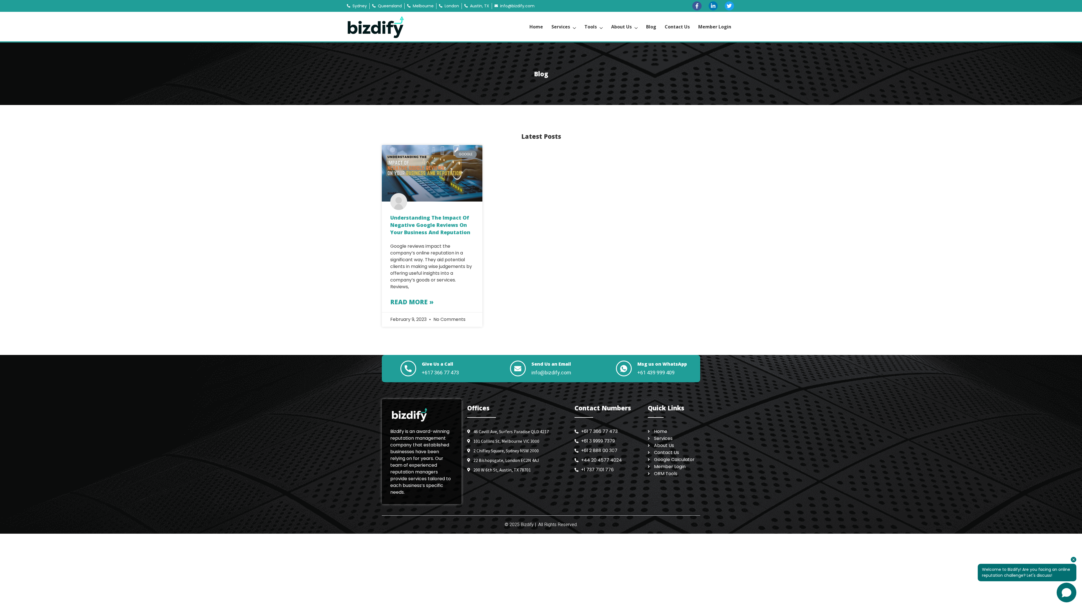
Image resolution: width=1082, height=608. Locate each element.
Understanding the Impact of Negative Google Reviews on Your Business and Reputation (430, 224)
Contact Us (677, 27)
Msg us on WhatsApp (662, 364)
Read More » (412, 302)
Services (560, 27)
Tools (590, 27)
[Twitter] (729, 5)
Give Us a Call (437, 364)
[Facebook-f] (696, 5)
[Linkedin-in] (713, 5)
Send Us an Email (551, 364)
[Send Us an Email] (518, 368)
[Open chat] (1066, 592)
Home (536, 27)
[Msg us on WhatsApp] (624, 368)
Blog (651, 27)
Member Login (714, 27)
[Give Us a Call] (408, 368)
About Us (621, 27)
